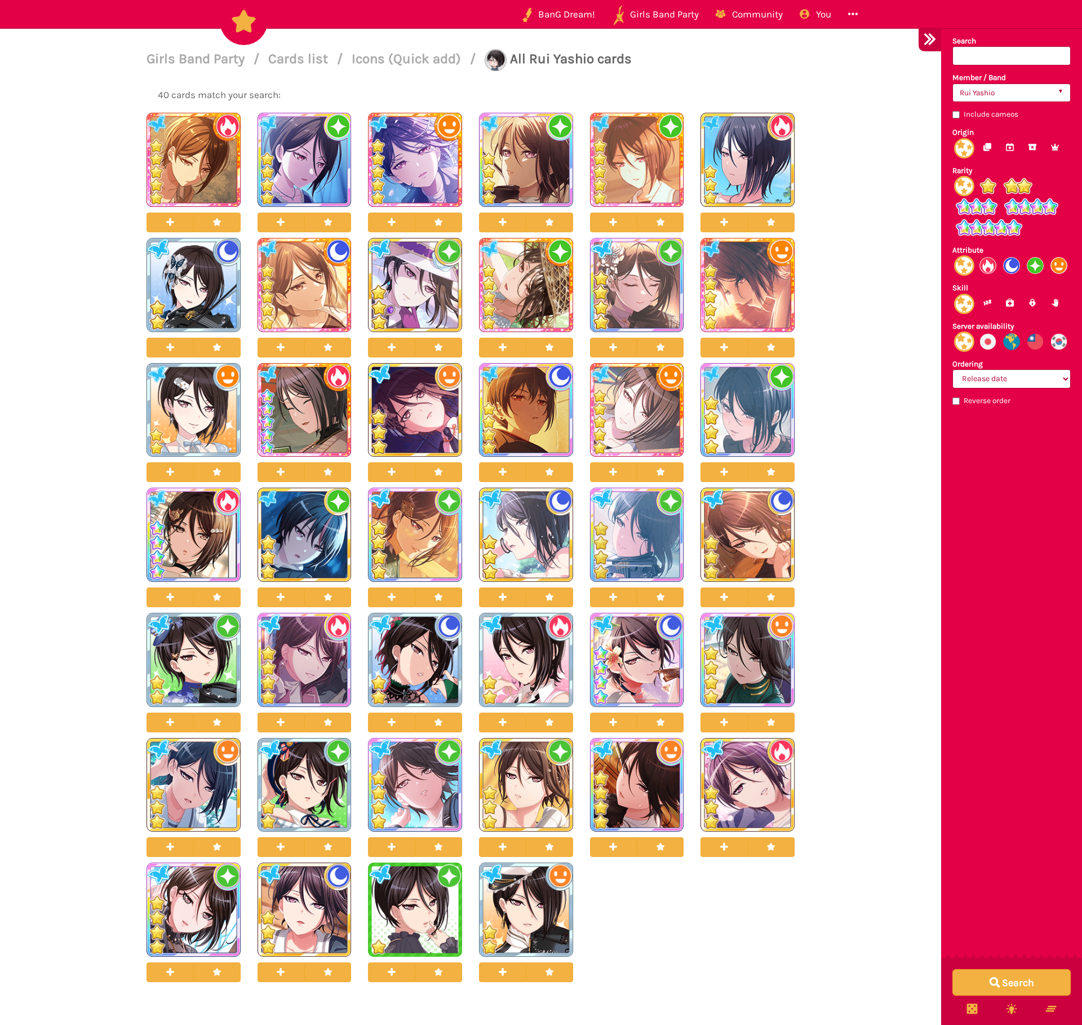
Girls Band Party (197, 59)
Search (964, 41)
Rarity (962, 170)
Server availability (983, 326)
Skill (960, 288)
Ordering (967, 364)
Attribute (967, 250)
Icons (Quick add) (408, 59)
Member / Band (979, 77)
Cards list (299, 59)
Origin (963, 132)
